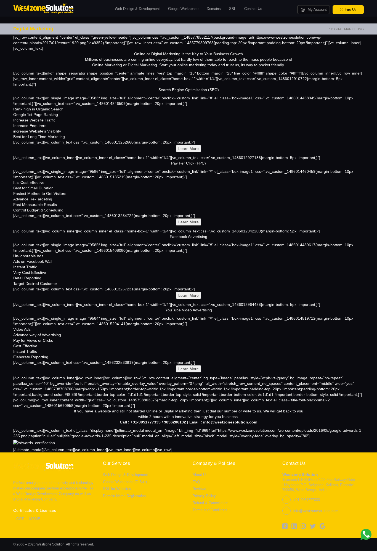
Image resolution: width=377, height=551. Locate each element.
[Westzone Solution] (43, 8)
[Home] (326, 29)
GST (20, 519)
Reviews (199, 489)
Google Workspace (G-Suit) (125, 482)
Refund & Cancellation (210, 503)
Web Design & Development (137, 9)
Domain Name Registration (124, 496)
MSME (34, 519)
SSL (232, 9)
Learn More (188, 148)
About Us (200, 475)
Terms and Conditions (210, 510)
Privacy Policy (204, 496)
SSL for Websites (117, 489)
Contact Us (253, 9)
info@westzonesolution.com (315, 511)
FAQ (196, 482)
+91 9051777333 (306, 500)
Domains (214, 9)
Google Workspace (183, 9)
